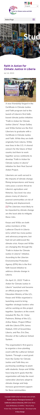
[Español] (30, 3)
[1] (7, 206)
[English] (26, 3)
